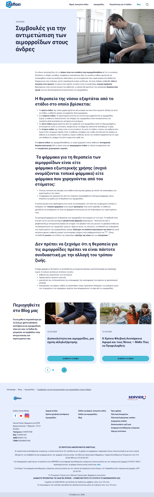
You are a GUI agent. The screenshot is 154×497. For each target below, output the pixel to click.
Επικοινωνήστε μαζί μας (121, 424)
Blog (138, 4)
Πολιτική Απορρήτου (119, 414)
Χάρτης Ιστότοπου (118, 431)
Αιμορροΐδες (99, 4)
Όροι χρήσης (116, 411)
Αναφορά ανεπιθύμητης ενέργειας (125, 428)
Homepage (11, 390)
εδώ (98, 465)
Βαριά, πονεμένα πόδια (78, 4)
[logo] (15, 4)
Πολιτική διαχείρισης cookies (123, 418)
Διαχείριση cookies (119, 421)
